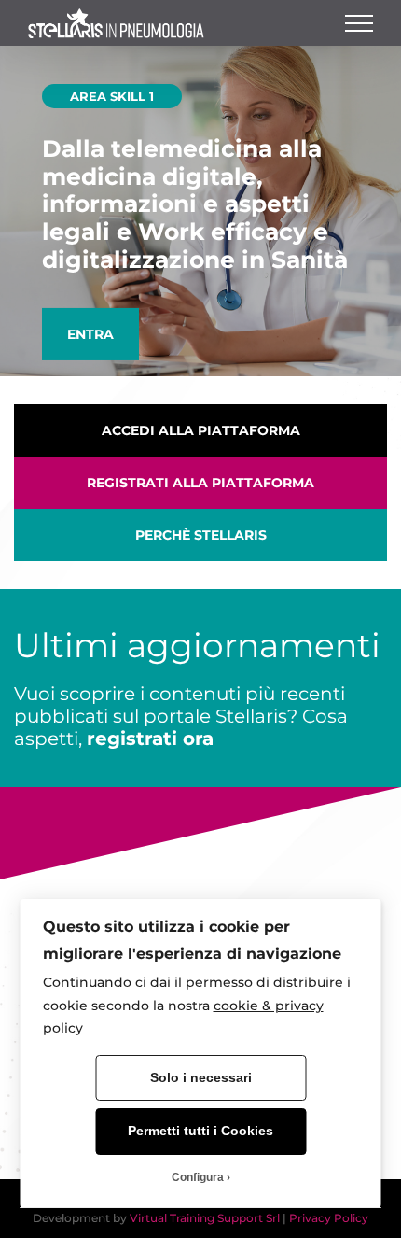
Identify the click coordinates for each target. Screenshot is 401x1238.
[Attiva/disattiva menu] (359, 23)
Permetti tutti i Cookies (200, 1131)
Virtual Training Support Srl (205, 1218)
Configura (198, 1177)
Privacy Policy (328, 1218)
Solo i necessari (201, 1078)
